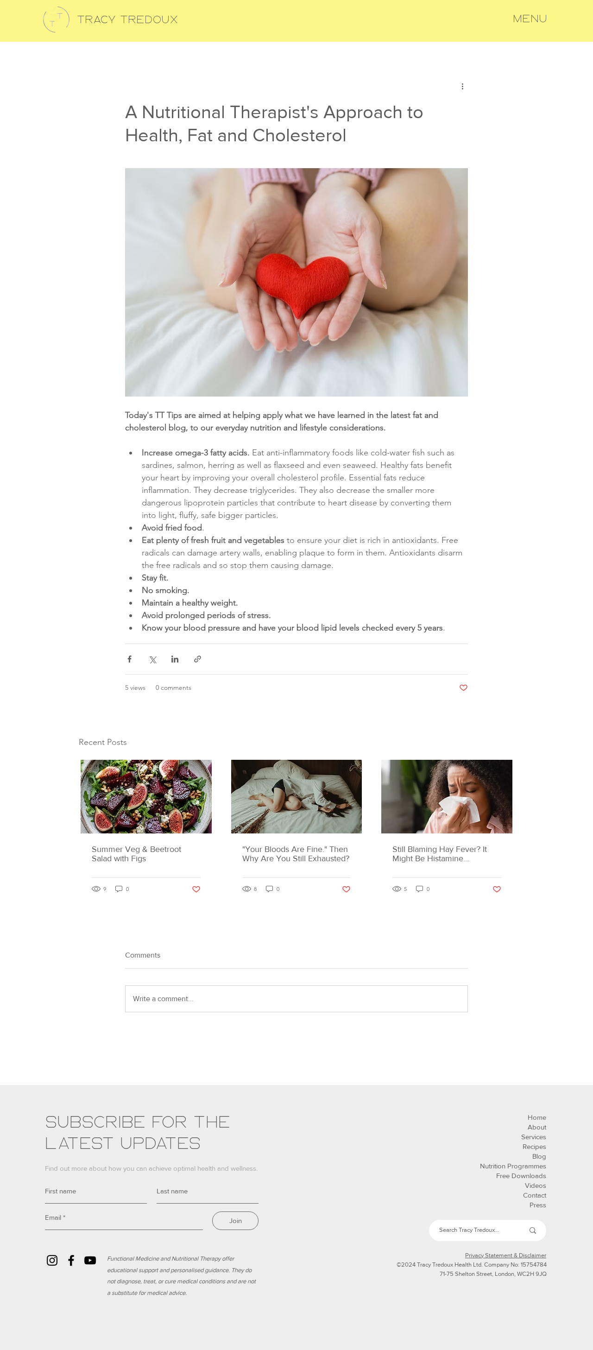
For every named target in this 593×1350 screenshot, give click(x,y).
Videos (535, 1185)
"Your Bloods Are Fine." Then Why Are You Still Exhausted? (295, 854)
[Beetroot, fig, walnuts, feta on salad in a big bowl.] (146, 796)
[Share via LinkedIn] (174, 659)
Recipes (534, 1146)
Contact (534, 1195)
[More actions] (462, 86)
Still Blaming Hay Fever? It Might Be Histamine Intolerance (439, 854)
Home (537, 1117)
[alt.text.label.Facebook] (71, 1260)
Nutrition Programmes (513, 1166)
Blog (539, 1156)
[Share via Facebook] (129, 659)
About (537, 1127)
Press (538, 1205)
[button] (530, 19)
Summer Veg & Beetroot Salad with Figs (136, 854)
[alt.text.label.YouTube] (90, 1260)
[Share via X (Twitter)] (152, 659)
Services (533, 1137)
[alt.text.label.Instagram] (52, 1260)
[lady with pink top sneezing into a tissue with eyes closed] (446, 796)
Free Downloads (521, 1176)
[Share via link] (197, 659)
